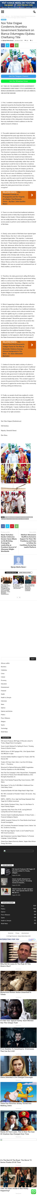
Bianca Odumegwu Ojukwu (25, 517)
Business (3, 666)
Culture (3, 677)
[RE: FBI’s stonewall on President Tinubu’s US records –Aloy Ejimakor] (18, 580)
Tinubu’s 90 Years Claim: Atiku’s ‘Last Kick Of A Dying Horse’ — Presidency (16, 763)
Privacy (17, 933)
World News (4, 732)
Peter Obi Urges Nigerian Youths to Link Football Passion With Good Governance (17, 832)
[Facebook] (3, 45)
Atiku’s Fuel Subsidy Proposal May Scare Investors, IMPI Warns (17, 781)
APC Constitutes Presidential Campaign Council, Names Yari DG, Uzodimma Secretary (18, 826)
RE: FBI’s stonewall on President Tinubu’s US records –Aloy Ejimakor (18, 586)
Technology (4, 728)
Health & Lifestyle (6, 697)
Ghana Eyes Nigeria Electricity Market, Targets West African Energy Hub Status (18, 842)
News (2, 704)
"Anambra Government (11, 517)
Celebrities (4, 670)
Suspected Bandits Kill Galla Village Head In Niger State (17, 790)
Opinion (7, 16)
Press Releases (5, 718)
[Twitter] (7, 45)
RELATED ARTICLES (11, 572)
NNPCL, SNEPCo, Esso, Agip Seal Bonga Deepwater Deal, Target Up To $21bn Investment (18, 800)
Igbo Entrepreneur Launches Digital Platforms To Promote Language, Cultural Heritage (17, 837)
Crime (2, 673)
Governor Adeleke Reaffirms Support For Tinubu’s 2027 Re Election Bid (18, 758)
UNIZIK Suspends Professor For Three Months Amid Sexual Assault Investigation (18, 821)
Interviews (4, 701)
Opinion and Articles (6, 711)
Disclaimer (10, 933)
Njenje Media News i (8, 40)
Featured (3, 690)
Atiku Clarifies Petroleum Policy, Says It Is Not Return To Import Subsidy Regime (17, 805)
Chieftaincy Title (6, 519)
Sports (3, 725)
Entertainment (5, 687)
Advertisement (25, 933)
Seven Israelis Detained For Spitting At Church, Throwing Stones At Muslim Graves (17, 747)
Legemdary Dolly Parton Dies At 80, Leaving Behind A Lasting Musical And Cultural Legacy (16, 810)
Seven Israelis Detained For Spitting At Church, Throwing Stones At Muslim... (22, 881)
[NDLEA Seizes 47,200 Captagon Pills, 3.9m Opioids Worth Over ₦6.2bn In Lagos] (6, 891)
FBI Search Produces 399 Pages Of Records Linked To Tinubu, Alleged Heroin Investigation (17, 742)
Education (4, 684)
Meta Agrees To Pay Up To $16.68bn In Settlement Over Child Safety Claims (17, 786)
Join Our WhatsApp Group (18, 81)
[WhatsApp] (17, 45)
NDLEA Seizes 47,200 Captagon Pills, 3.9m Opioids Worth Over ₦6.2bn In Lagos (18, 752)
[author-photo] (18, 560)
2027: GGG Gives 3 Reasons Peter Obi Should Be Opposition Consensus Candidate (29, 587)
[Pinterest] (12, 45)
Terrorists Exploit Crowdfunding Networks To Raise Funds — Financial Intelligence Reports (18, 816)
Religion (3, 721)
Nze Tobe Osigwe (16, 519)
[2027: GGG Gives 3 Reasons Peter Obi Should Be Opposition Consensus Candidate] (30, 580)
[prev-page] (17, 597)
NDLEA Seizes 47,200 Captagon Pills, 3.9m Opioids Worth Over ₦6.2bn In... (22, 890)
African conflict (5, 663)
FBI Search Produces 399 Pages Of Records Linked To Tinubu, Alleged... (23, 871)
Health (3, 694)
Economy (3, 680)
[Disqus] (18, 627)
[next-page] (20, 597)
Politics (3, 714)
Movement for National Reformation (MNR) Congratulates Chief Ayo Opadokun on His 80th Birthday (17, 768)
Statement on (25, 519)
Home (2, 16)
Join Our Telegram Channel (18, 76)
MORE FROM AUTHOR (25, 572)
